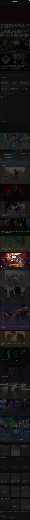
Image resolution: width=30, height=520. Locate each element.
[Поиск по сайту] (23, 1)
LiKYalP (3, 96)
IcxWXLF (3, 107)
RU (1, 512)
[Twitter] (5, 77)
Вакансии (12, 511)
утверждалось (3, 52)
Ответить (2, 111)
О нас (6, 511)
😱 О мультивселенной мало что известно (7, 75)
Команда (9, 511)
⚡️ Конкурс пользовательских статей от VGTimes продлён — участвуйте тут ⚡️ (15, 3)
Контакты (15, 511)
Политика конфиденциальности (21, 511)
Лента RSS (27, 511)
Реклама (4, 511)
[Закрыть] (29, 1)
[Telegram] (1, 77)
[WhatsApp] (4, 77)
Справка (1, 511)
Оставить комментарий (5, 182)
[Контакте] (2, 77)
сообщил (20, 26)
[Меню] (27, 1)
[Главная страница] (3, 1)
